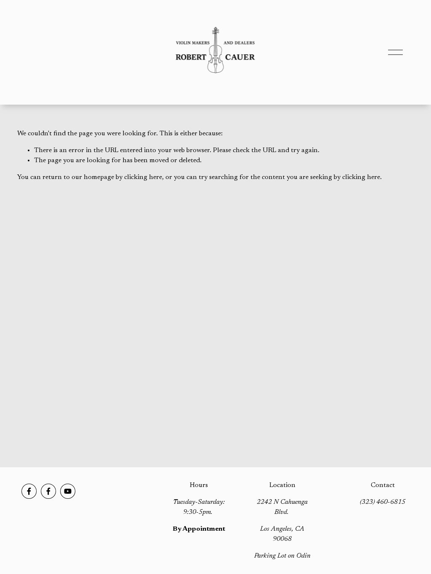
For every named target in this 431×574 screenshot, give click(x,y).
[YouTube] (67, 491)
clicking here (143, 177)
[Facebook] (29, 491)
